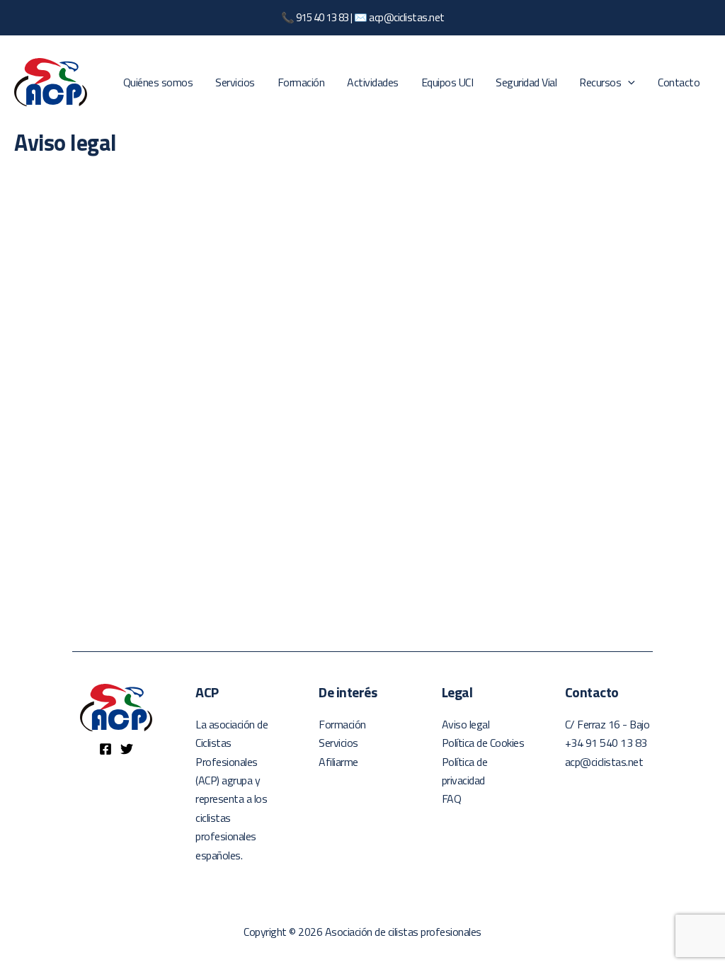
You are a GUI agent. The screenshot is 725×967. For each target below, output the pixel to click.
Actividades (373, 82)
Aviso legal (466, 724)
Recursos (600, 82)
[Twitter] (126, 749)
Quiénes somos (158, 82)
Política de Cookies (483, 742)
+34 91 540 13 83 (606, 742)
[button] (628, 82)
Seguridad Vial (526, 82)
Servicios (235, 82)
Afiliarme (338, 761)
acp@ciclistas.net (407, 17)
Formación (301, 82)
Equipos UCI (447, 82)
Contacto (679, 82)
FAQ (452, 798)
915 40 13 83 (322, 17)
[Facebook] (105, 749)
